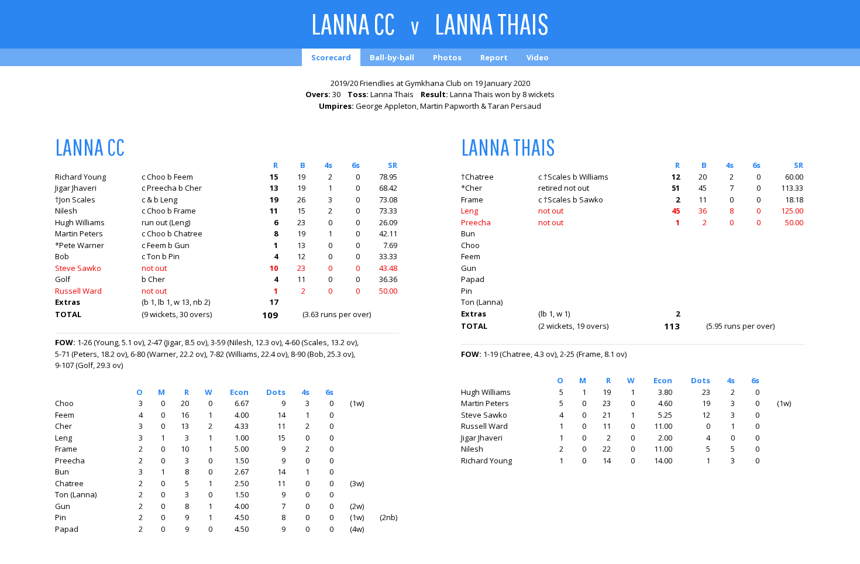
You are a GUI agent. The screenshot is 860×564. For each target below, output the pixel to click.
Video (538, 57)
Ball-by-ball (392, 57)
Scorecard (331, 57)
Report (494, 57)
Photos (447, 57)
